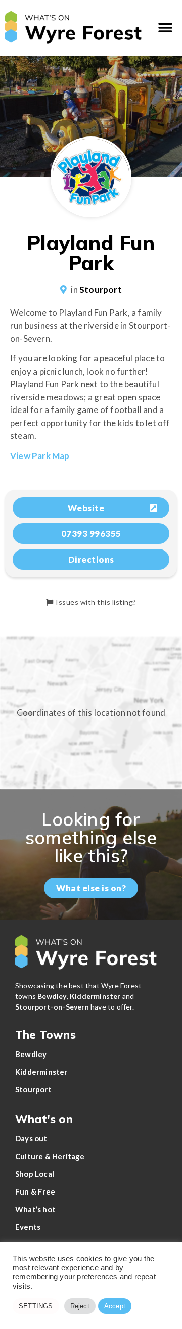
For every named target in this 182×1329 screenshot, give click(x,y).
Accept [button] (114, 1306)
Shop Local (34, 1173)
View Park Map (40, 455)
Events (27, 1226)
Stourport (100, 289)
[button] (165, 28)
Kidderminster (41, 1071)
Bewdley (31, 1054)
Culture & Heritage (50, 1156)
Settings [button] (36, 1306)
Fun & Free (35, 1191)
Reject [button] (79, 1306)
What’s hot (35, 1209)
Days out (31, 1138)
